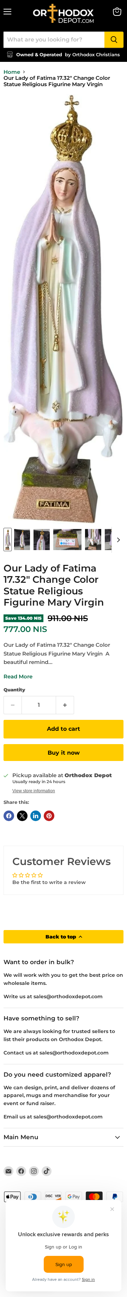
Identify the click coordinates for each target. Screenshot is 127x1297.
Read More (18, 676)
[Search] (113, 40)
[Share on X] (22, 816)
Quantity (14, 689)
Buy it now (64, 752)
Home (12, 72)
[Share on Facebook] (9, 816)
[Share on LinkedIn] (35, 816)
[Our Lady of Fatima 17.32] (7, 539)
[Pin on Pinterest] (49, 816)
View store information (33, 790)
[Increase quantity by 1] (65, 705)
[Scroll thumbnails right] (117, 540)
